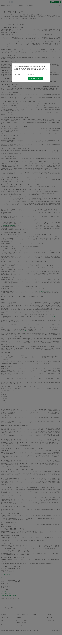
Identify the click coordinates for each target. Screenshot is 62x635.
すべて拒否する (31, 74)
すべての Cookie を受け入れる (35, 78)
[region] (31, 72)
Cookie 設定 (17, 74)
